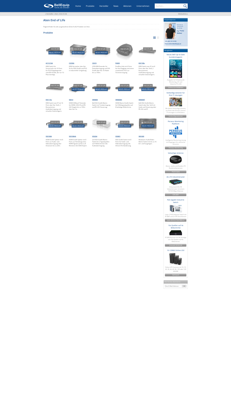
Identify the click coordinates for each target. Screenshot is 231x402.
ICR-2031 (176, 195)
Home (78, 6)
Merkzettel (183, 14)
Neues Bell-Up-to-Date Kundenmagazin (176, 55)
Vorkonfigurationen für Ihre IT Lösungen (176, 94)
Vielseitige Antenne (175, 153)
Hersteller (103, 6)
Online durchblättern (175, 88)
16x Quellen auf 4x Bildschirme (175, 226)
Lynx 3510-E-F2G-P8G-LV (175, 220)
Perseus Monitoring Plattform (176, 122)
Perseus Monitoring (176, 148)
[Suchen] (185, 6)
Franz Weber (180, 32)
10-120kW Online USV (175, 250)
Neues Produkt (55, 53)
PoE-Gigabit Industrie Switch (175, 201)
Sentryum (175, 275)
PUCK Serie (176, 172)
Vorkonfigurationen (176, 116)
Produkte (90, 6)
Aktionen (127, 6)
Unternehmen (142, 6)
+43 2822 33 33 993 (170, 41)
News (115, 6)
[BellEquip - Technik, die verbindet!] (56, 6)
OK (184, 286)
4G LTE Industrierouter (176, 177)
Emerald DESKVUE (175, 245)
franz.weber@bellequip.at (173, 44)
